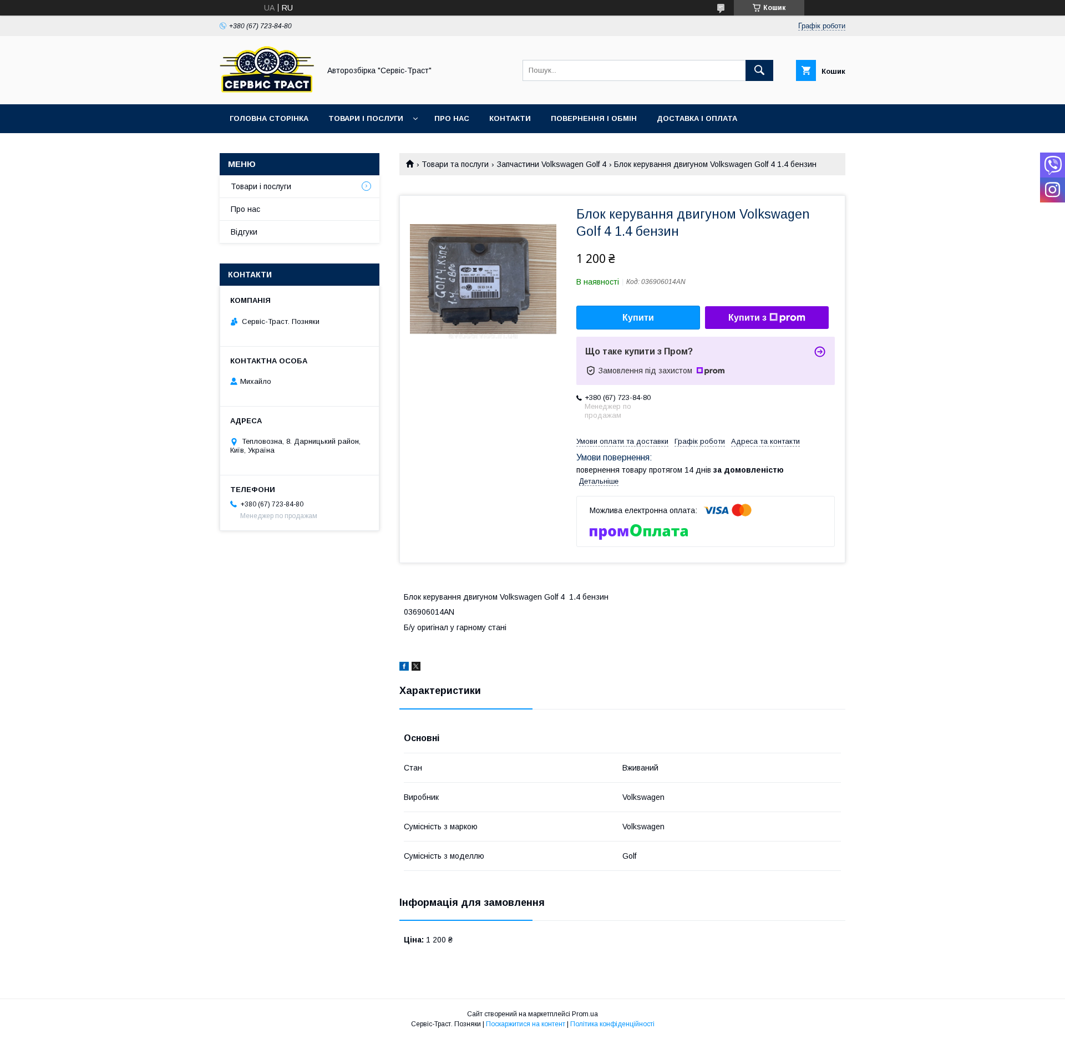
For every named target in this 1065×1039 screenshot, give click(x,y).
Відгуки (244, 231)
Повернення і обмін (594, 118)
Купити (638, 317)
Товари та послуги (455, 164)
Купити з (747, 317)
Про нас (451, 118)
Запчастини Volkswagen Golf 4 (551, 164)
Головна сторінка (269, 118)
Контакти (510, 118)
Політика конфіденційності (612, 1024)
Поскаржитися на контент (525, 1024)
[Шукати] (759, 70)
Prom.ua (585, 1014)
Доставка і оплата (697, 118)
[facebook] (404, 667)
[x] (416, 667)
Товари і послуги (365, 118)
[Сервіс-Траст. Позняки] (267, 89)
